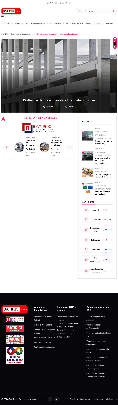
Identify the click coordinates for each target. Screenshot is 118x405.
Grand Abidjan (100, 135)
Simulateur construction (94, 23)
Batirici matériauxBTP (74, 23)
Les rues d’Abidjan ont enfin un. (102, 192)
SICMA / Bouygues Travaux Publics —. (103, 175)
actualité (99, 128)
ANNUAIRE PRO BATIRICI (44, 338)
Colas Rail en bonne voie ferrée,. (103, 142)
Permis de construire (42, 342)
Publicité (109, 23)
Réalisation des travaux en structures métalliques (56, 141)
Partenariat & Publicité (43, 325)
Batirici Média (6, 23)
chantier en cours (102, 131)
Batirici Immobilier (22, 23)
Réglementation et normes (44, 347)
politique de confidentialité (105, 399)
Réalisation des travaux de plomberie (30, 141)
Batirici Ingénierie (38, 23)
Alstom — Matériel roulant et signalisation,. (103, 160)
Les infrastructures (103, 138)
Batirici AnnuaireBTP (55, 23)
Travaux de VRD (63, 337)
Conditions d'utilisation (80, 399)
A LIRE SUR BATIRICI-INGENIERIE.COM (40, 118)
